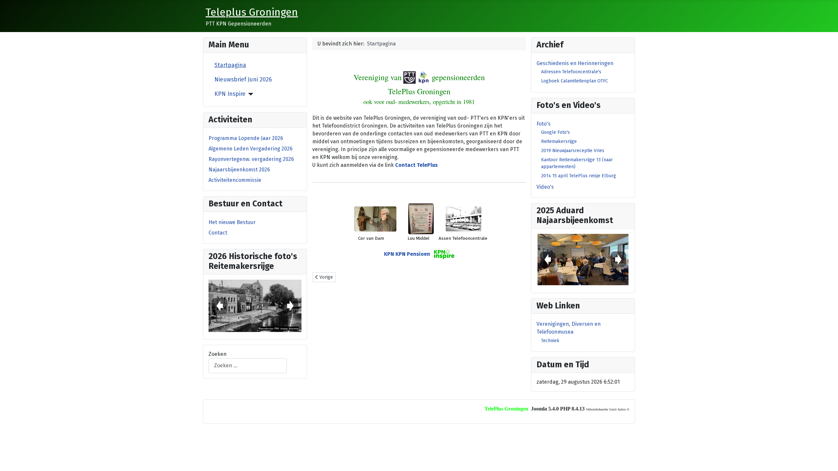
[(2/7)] (583, 259)
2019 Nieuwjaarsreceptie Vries (572, 150)
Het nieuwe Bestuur (232, 222)
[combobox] (248, 365)
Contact (218, 233)
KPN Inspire (230, 94)
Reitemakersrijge (559, 141)
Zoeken (218, 354)
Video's (545, 187)
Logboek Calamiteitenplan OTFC (574, 81)
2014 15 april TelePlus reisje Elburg (578, 176)
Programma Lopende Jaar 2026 (246, 138)
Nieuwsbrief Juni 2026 (243, 79)
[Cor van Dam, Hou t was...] (375, 218)
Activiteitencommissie (235, 180)
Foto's (544, 124)
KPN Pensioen (412, 254)
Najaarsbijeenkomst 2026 (239, 169)
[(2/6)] (255, 306)
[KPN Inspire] (250, 94)
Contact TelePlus (416, 165)
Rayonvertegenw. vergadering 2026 (251, 159)
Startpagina (230, 65)
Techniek (550, 340)
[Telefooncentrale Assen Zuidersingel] (464, 218)
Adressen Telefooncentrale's (571, 72)
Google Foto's (555, 132)
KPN (389, 254)
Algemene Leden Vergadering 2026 (251, 149)
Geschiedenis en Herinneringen (575, 63)
